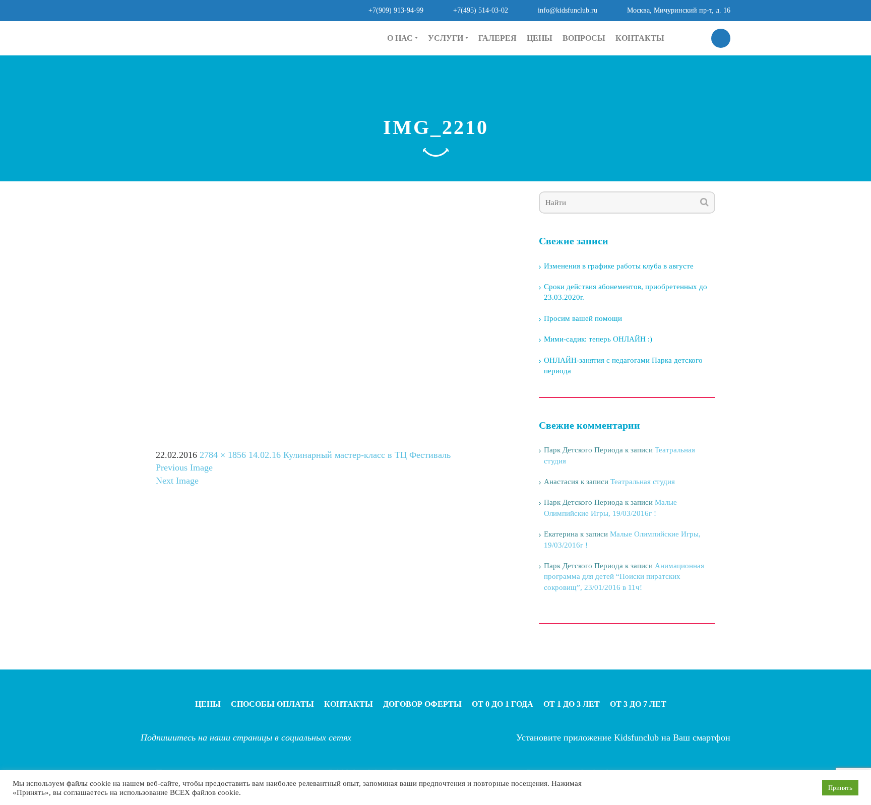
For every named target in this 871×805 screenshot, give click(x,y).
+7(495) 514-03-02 (480, 10)
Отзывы (401, 85)
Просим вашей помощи (583, 318)
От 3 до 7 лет (638, 704)
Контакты (639, 38)
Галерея (497, 38)
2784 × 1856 (223, 455)
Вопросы (584, 38)
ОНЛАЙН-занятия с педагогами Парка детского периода (623, 365)
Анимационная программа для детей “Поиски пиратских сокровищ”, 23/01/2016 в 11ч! (624, 576)
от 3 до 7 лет (449, 102)
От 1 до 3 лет (571, 704)
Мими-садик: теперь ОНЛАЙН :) (598, 339)
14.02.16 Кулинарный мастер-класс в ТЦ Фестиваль (349, 455)
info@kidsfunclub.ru (567, 10)
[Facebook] (283, 36)
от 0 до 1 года (451, 68)
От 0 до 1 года (502, 704)
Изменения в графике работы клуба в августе (619, 266)
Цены (539, 38)
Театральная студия (642, 482)
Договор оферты (422, 704)
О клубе (401, 68)
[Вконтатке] (308, 36)
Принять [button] (840, 787)
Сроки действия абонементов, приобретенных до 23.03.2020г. (625, 292)
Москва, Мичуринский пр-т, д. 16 (678, 10)
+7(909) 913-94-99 (395, 10)
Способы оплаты (272, 704)
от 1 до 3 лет (449, 85)
